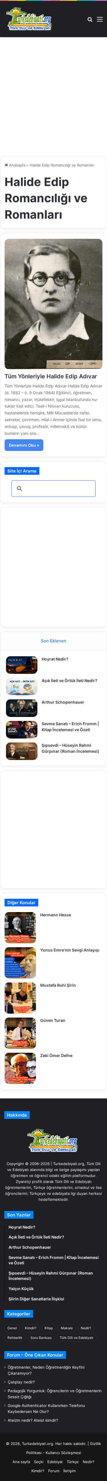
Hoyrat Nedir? (55, 659)
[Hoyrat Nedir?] (21, 665)
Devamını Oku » (24, 445)
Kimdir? (31, 1328)
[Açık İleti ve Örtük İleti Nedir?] (21, 686)
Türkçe (73, 1461)
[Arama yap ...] (90, 21)
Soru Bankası (41, 1338)
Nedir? (86, 1328)
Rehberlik (15, 1338)
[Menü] (100, 21)
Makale (67, 1328)
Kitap (49, 1328)
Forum (53, 1471)
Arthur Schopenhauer (63, 702)
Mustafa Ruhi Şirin (58, 985)
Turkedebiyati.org (37, 1443)
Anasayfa (16, 165)
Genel (12, 1328)
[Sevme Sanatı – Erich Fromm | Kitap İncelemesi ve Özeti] (21, 730)
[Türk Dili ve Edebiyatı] (30, 19)
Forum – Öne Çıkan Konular (35, 1355)
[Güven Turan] (20, 1033)
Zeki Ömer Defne (56, 1055)
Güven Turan (52, 1020)
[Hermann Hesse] (20, 927)
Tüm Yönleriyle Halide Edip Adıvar (51, 376)
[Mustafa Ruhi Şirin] (20, 998)
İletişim (69, 1471)
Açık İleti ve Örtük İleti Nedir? (69, 680)
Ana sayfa (21, 1461)
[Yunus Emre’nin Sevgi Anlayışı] (20, 962)
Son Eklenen (53, 641)
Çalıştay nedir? (21, 1382)
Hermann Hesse (55, 914)
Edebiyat (55, 1461)
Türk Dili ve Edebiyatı (76, 1338)
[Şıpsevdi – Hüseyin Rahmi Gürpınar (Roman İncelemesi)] (21, 751)
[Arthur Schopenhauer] (21, 708)
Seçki (38, 1461)
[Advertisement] (53, 99)
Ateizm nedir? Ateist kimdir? (33, 1420)
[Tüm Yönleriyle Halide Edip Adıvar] (53, 304)
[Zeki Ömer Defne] (20, 1068)
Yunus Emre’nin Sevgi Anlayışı (69, 950)
